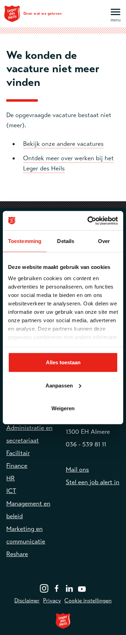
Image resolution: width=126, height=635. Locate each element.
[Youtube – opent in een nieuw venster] (82, 588)
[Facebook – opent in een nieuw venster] (56, 588)
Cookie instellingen (88, 600)
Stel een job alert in (92, 482)
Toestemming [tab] (24, 241)
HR (10, 478)
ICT (11, 491)
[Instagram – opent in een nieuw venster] (44, 588)
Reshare (17, 554)
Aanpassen (59, 385)
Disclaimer (27, 600)
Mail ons (77, 469)
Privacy (52, 600)
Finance (16, 466)
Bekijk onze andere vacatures (63, 144)
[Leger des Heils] (63, 621)
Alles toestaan (63, 362)
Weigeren (63, 408)
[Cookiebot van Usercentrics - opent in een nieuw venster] (89, 220)
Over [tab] (104, 241)
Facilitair (18, 453)
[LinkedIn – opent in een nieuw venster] (69, 588)
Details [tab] (65, 241)
